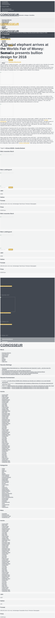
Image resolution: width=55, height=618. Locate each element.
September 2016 (6, 462)
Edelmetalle (5, 38)
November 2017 (6, 447)
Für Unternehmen (6, 8)
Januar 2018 (5, 444)
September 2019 (6, 423)
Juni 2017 (4, 453)
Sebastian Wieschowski (15, 62)
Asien (3, 469)
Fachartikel (5, 1)
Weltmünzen (5, 37)
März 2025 (4, 406)
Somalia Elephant (20, 148)
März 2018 (4, 442)
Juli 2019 (4, 426)
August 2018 (5, 435)
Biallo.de (4, 471)
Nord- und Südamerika (7, 497)
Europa (4, 483)
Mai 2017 (4, 454)
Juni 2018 (4, 438)
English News (4, 39)
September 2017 (6, 449)
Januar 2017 (5, 459)
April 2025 (4, 404)
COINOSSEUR (9, 14)
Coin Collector (5, 476)
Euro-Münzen (5, 21)
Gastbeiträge (5, 3)
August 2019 (5, 424)
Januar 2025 (5, 408)
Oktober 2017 (5, 448)
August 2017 (5, 450)
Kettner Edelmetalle (24, 143)
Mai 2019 (4, 428)
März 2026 (4, 396)
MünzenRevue (5, 494)
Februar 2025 (5, 407)
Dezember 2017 (6, 445)
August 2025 (5, 402)
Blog (3, 357)
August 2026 (5, 394)
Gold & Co (4, 487)
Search (11, 60)
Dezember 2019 (6, 419)
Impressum (5, 11)
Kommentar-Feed (6, 516)
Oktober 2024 (5, 409)
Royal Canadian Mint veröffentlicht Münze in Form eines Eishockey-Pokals (30, 387)
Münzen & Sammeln (7, 493)
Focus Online (5, 484)
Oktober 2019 (5, 422)
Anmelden (4, 513)
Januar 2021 (5, 418)
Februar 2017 (5, 458)
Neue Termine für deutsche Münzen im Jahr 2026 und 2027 (16, 374)
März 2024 (4, 412)
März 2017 (4, 457)
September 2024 (6, 411)
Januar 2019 (5, 431)
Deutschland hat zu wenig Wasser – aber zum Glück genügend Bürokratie (20, 373)
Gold (7, 312)
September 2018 (6, 434)
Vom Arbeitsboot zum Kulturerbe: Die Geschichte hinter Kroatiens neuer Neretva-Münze (23, 371)
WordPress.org (5, 517)
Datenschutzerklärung (8, 10)
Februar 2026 (5, 397)
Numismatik (5, 499)
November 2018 (6, 432)
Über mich (4, 28)
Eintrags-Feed (5, 514)
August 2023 (5, 417)
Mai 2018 (4, 439)
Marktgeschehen (6, 491)
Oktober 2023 (5, 416)
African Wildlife (10, 148)
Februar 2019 (5, 429)
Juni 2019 (4, 427)
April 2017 (4, 455)
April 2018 (4, 440)
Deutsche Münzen (7, 20)
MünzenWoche (5, 496)
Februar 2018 (5, 443)
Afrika (3, 468)
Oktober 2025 (5, 401)
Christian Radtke (6, 387)
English (4, 26)
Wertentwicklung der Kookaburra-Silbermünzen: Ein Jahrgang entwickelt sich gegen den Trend (31, 385)
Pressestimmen (6, 4)
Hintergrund (5, 488)
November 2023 (6, 414)
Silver (9, 39)
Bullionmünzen (5, 474)
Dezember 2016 (6, 460)
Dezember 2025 (6, 399)
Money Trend (5, 492)
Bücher (4, 42)
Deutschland (5, 478)
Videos (3, 505)
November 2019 (6, 421)
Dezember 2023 (6, 413)
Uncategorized (5, 504)
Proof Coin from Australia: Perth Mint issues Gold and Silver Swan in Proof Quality (25, 317)
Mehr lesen (2, 296)
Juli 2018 (4, 437)
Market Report (5, 489)
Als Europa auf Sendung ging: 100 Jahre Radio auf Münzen (16, 370)
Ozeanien (4, 501)
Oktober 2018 (5, 433)
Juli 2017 (4, 452)
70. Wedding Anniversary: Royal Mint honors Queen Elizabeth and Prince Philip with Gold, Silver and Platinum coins (27, 330)
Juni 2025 (4, 403)
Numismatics (9, 286)
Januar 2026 (5, 398)
